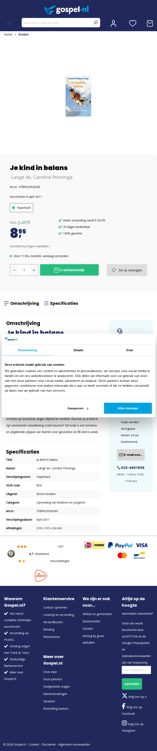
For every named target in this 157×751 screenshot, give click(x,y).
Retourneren (51, 637)
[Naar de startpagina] (78, 10)
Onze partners (52, 679)
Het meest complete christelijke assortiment (17, 620)
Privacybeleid (140, 643)
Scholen (88, 629)
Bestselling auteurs (55, 708)
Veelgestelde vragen (56, 686)
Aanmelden (131, 684)
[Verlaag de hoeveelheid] (14, 270)
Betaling (48, 629)
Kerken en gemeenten (97, 614)
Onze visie (50, 672)
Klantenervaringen (55, 694)
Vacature (49, 701)
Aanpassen (75, 408)
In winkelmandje (71, 270)
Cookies (34, 744)
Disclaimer (49, 744)
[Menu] (8, 23)
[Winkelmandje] (150, 23)
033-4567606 (132, 467)
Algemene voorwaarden (74, 744)
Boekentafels (91, 621)
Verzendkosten (53, 622)
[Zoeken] (95, 22)
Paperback (24, 208)
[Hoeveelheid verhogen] (34, 270)
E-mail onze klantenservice (134, 455)
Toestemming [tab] (27, 350)
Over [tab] (129, 350)
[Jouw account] (113, 23)
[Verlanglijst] (133, 23)
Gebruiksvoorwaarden (136, 656)
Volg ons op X (137, 697)
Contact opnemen (55, 607)
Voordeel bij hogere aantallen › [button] (30, 246)
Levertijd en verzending (58, 615)
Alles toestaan (128, 408)
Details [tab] (79, 350)
